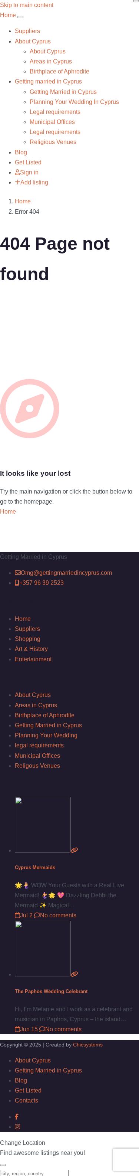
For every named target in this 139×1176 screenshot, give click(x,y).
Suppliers (27, 31)
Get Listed (28, 162)
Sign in (29, 172)
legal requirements (39, 745)
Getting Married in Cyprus (63, 92)
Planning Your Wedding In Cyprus (74, 102)
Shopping (27, 639)
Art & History (31, 649)
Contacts (26, 1100)
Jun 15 (29, 1029)
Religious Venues (53, 142)
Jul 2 (26, 915)
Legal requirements (55, 112)
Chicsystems (88, 1045)
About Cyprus (33, 41)
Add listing (34, 182)
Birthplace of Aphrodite (59, 71)
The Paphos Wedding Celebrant (51, 991)
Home (23, 201)
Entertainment (33, 659)
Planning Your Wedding (46, 735)
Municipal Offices (52, 122)
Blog (21, 152)
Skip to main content (26, 5)
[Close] (136, 1)
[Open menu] (20, 17)
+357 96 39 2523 (41, 583)
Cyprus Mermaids (35, 867)
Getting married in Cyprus (48, 81)
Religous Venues (37, 766)
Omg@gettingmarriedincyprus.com (66, 573)
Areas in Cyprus (51, 61)
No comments (58, 915)
